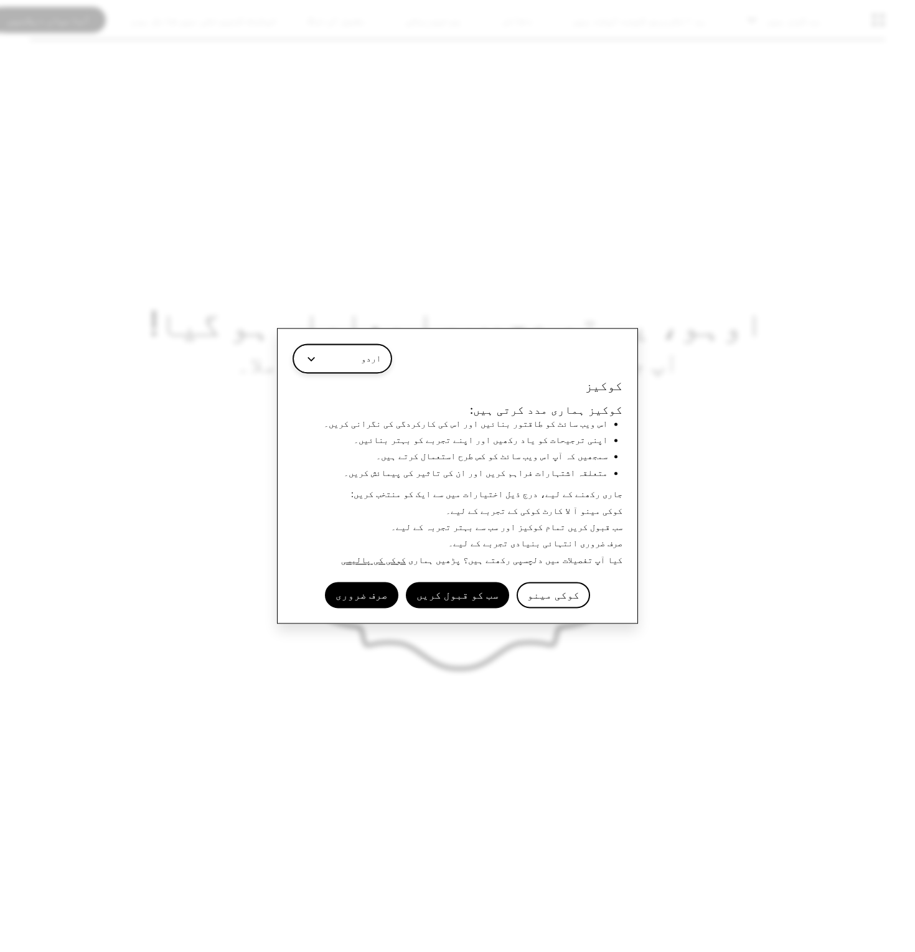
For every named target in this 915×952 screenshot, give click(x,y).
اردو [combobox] (371, 358)
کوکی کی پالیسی (373, 559)
